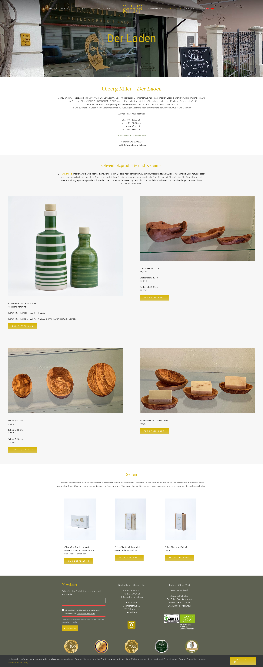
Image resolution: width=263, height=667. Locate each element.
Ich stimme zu (241, 660)
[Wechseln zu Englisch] (206, 8)
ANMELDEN (70, 628)
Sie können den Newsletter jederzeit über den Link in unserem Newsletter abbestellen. (83, 620)
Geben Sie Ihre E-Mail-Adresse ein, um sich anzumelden (81, 593)
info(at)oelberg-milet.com (131, 597)
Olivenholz (67, 173)
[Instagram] (131, 625)
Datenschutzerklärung (86, 613)
